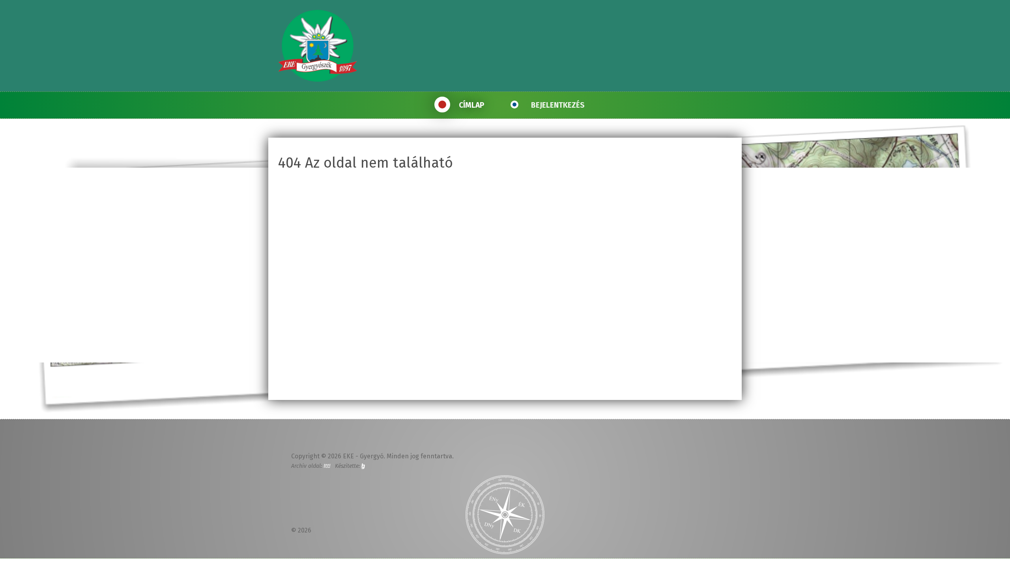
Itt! (327, 466)
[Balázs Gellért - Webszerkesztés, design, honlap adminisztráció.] (363, 466)
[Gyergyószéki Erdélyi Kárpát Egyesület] (317, 46)
